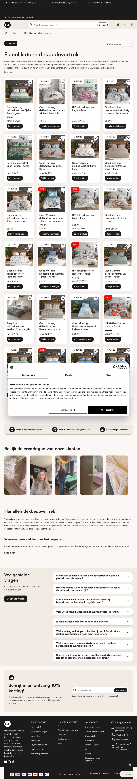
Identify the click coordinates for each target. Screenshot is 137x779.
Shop (15, 33)
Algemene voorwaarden (100, 773)
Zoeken (102, 25)
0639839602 (122, 740)
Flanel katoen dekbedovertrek (38, 33)
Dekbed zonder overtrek (94, 731)
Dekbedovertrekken (92, 727)
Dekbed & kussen (92, 745)
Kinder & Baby (90, 736)
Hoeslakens (89, 740)
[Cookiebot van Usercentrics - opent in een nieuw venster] (115, 367)
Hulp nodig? (36, 727)
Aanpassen (66, 410)
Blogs (60, 743)
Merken (88, 753)
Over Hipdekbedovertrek (68, 730)
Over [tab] (108, 375)
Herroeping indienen (39, 753)
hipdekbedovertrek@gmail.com (122, 729)
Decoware (62, 734)
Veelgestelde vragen (39, 731)
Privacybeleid (119, 773)
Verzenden (35, 736)
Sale (86, 749)
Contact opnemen (65, 739)
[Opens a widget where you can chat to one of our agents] (126, 774)
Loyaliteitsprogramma (40, 745)
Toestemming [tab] (28, 375)
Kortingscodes (37, 749)
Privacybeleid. (112, 696)
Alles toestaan (107, 410)
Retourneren (36, 740)
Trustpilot (124, 768)
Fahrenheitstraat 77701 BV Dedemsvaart (122, 747)
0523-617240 (122, 735)
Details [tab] (68, 375)
